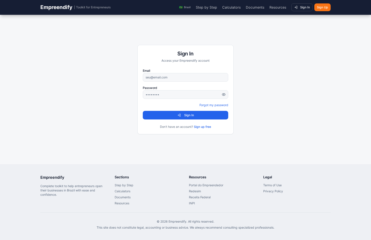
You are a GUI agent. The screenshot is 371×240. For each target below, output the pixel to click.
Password (150, 88)
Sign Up (322, 7)
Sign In (305, 7)
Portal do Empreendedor (206, 185)
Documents (255, 7)
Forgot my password (213, 105)
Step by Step (206, 7)
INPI (192, 203)
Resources (277, 7)
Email (146, 70)
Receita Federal (200, 197)
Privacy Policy (273, 191)
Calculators (231, 7)
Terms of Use (272, 185)
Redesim (195, 191)
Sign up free (202, 126)
